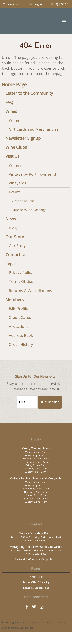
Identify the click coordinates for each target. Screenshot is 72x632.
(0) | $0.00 (61, 4)
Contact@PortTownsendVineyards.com (36, 559)
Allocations (18, 326)
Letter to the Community (29, 93)
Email (13, 397)
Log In (38, 4)
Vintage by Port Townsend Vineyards (32, 178)
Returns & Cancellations (30, 290)
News (11, 219)
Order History (21, 344)
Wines (11, 111)
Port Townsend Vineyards (18, 21)
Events (15, 191)
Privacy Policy (21, 272)
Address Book (21, 335)
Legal (11, 263)
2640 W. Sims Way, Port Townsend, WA (41, 537)
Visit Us (13, 156)
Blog (13, 227)
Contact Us (16, 254)
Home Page (14, 84)
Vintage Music (23, 200)
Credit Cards (20, 317)
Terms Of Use (21, 281)
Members (15, 299)
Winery (15, 165)
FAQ (9, 102)
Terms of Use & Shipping (36, 582)
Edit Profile (18, 308)
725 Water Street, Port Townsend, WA (41, 550)
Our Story (15, 236)
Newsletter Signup (23, 138)
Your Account (12, 4)
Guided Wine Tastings (29, 209)
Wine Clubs (16, 147)
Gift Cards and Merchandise (34, 129)
